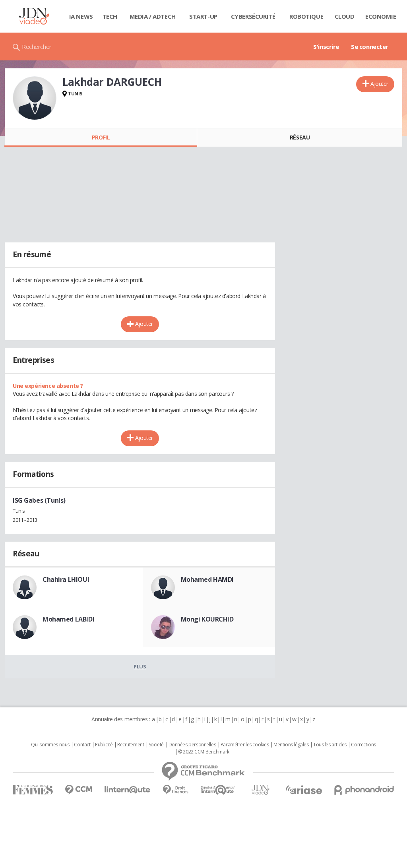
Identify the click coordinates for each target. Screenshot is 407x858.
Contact (82, 745)
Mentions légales (290, 745)
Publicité (103, 745)
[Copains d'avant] (218, 790)
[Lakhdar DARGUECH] (34, 98)
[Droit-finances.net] (175, 790)
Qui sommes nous (50, 745)
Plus (140, 666)
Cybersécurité (253, 16)
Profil (101, 137)
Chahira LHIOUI (66, 579)
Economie (380, 16)
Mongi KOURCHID (207, 619)
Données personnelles (192, 745)
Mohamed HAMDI (207, 579)
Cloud (345, 16)
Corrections (363, 745)
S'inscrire (326, 46)
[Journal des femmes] (33, 790)
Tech (110, 16)
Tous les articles (330, 745)
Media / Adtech (153, 16)
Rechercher (37, 46)
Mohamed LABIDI (68, 619)
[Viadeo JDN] (260, 790)
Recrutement (130, 745)
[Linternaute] (128, 790)
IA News (81, 16)
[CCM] (78, 790)
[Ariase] (303, 789)
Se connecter (369, 46)
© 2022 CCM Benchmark (203, 752)
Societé (156, 745)
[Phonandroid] (364, 790)
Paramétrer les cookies (245, 745)
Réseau (300, 137)
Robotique (306, 16)
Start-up (203, 16)
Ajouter (379, 83)
